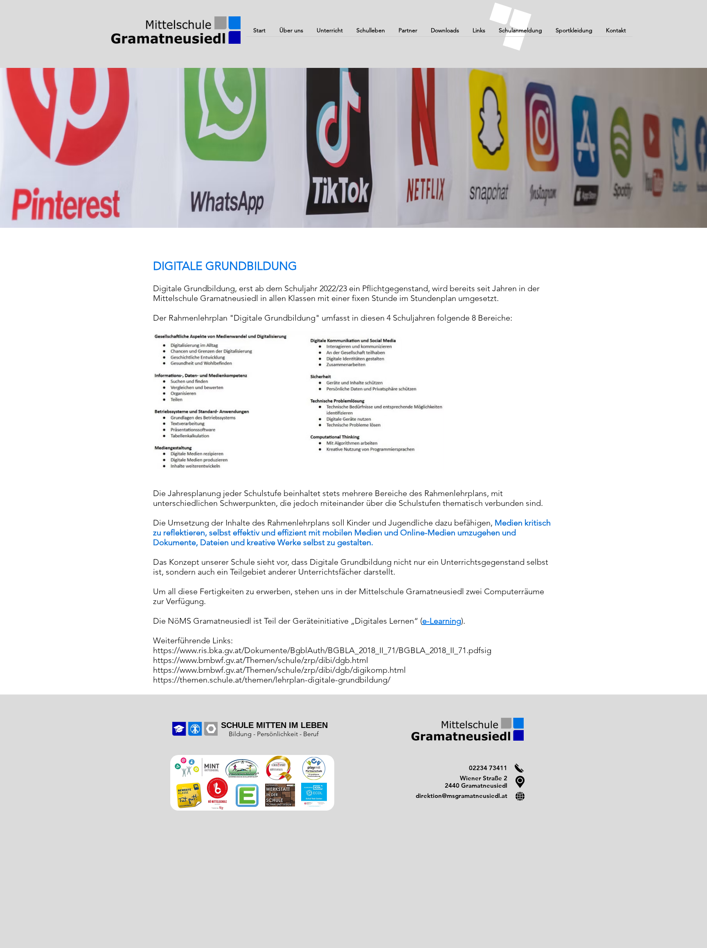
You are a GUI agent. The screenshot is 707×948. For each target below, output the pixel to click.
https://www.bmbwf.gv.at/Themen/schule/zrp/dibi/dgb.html (260, 660)
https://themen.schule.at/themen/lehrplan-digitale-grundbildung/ (271, 680)
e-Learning (441, 621)
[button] (291, 33)
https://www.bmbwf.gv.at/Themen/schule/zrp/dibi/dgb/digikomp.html (279, 670)
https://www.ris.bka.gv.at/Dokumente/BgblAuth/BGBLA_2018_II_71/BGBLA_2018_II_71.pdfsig (322, 650)
